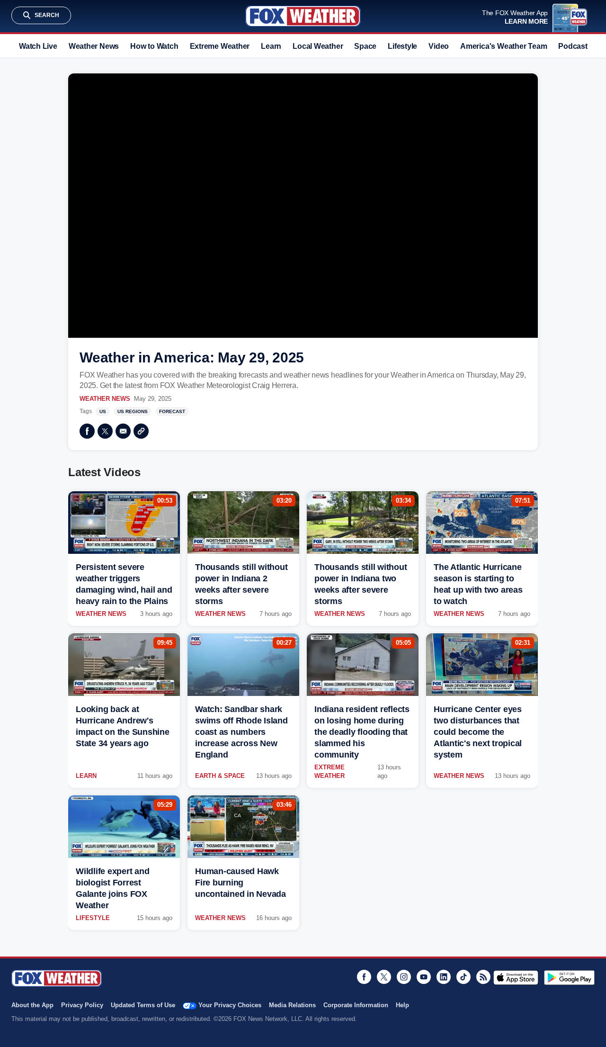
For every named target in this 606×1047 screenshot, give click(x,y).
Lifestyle (402, 46)
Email (123, 431)
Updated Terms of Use (143, 1005)
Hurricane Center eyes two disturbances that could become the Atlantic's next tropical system (478, 731)
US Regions (132, 411)
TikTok (463, 977)
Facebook (87, 431)
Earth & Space (220, 775)
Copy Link (141, 431)
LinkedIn (444, 977)
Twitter (105, 431)
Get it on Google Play (569, 977)
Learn (271, 46)
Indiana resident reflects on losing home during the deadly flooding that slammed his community (362, 731)
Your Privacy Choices (229, 1005)
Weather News (94, 46)
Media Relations (292, 1005)
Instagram (404, 977)
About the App (32, 1005)
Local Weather (318, 46)
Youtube (424, 977)
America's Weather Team (503, 46)
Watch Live (38, 46)
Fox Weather (303, 16)
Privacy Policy (82, 1005)
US (102, 411)
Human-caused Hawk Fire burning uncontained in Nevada (240, 882)
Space (365, 46)
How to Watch (154, 46)
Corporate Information (355, 1005)
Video (438, 46)
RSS (483, 977)
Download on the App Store (515, 977)
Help (402, 1005)
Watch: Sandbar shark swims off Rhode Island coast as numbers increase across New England (241, 731)
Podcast (572, 46)
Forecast (172, 411)
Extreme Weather (220, 46)
